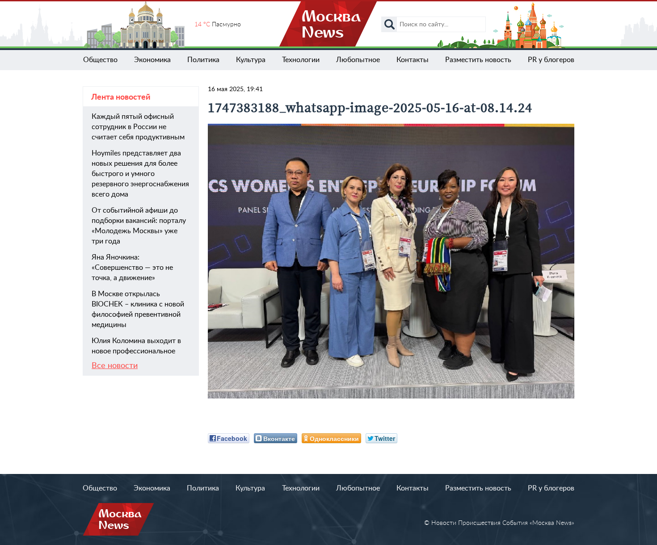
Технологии (301, 59)
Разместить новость (478, 59)
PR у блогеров (551, 59)
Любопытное (358, 59)
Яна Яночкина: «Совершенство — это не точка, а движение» (132, 267)
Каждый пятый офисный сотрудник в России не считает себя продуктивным (138, 127)
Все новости (115, 366)
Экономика (152, 59)
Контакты (412, 59)
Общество (100, 59)
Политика (203, 59)
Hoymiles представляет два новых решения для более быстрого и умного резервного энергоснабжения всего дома (140, 174)
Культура (250, 59)
